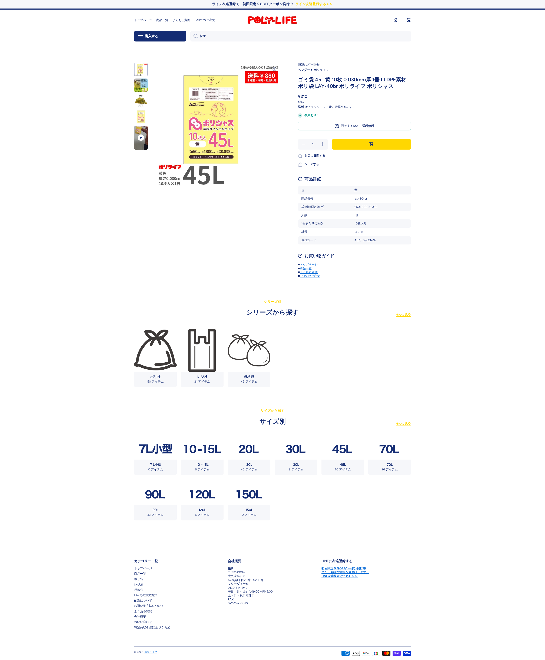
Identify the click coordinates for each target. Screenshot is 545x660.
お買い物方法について (149, 606)
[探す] (194, 36)
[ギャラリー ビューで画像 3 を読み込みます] (141, 101)
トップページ (309, 264)
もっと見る (403, 314)
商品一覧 (306, 268)
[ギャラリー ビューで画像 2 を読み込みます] (141, 85)
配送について (143, 600)
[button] (308, 164)
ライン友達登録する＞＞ (314, 4)
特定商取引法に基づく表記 (152, 627)
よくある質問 (309, 272)
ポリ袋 (138, 579)
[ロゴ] (272, 20)
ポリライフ (150, 652)
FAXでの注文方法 (145, 595)
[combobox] (300, 36)
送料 (301, 107)
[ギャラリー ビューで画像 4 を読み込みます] (141, 117)
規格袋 (138, 590)
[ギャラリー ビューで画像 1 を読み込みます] (141, 69)
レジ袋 (138, 584)
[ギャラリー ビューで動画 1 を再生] (141, 138)
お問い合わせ (143, 622)
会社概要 (140, 617)
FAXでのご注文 (310, 276)
